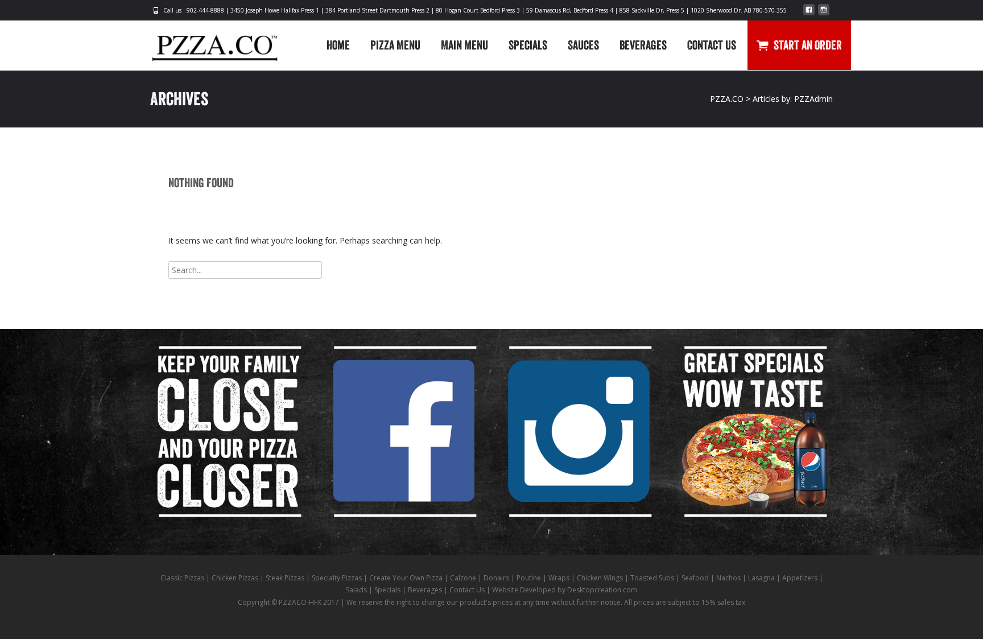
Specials (528, 45)
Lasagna (761, 578)
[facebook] (809, 14)
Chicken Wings (600, 578)
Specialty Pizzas (337, 578)
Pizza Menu (395, 45)
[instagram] (823, 14)
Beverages (643, 45)
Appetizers (799, 578)
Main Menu (464, 45)
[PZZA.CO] (206, 43)
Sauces (583, 45)
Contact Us (711, 45)
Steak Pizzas (285, 578)
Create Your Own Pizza (406, 578)
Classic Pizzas (182, 578)
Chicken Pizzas (235, 578)
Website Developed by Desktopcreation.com (564, 590)
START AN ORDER (808, 45)
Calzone (463, 578)
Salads (356, 590)
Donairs (496, 578)
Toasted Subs (652, 578)
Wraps (558, 578)
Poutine (529, 578)
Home (338, 45)
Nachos (728, 578)
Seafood (695, 578)
